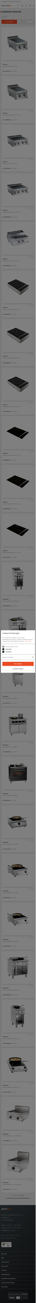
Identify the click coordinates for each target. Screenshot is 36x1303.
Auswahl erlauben (18, 668)
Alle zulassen (18, 663)
